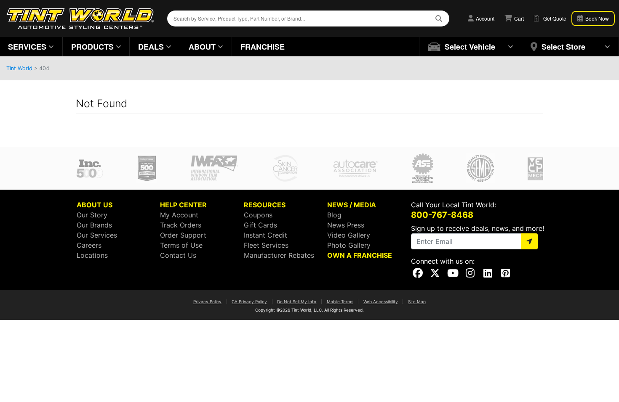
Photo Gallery (349, 245)
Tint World (19, 68)
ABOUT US (94, 205)
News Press (345, 225)
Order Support (183, 235)
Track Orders (180, 225)
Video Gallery (348, 235)
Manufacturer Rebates (279, 255)
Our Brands (94, 225)
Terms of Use (181, 245)
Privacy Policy (207, 301)
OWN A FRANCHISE (359, 255)
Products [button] (92, 46)
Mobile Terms (340, 301)
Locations (92, 255)
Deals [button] (151, 46)
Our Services (97, 235)
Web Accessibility (380, 301)
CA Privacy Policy (249, 301)
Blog (334, 215)
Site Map (417, 301)
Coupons (258, 215)
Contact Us (178, 255)
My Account (179, 215)
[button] (470, 46)
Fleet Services (266, 245)
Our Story (92, 215)
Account (484, 18)
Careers (89, 245)
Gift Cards (260, 225)
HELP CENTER (183, 205)
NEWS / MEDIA (351, 205)
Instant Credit (265, 235)
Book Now (596, 18)
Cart (518, 18)
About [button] (202, 46)
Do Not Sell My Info (296, 301)
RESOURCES (264, 205)
